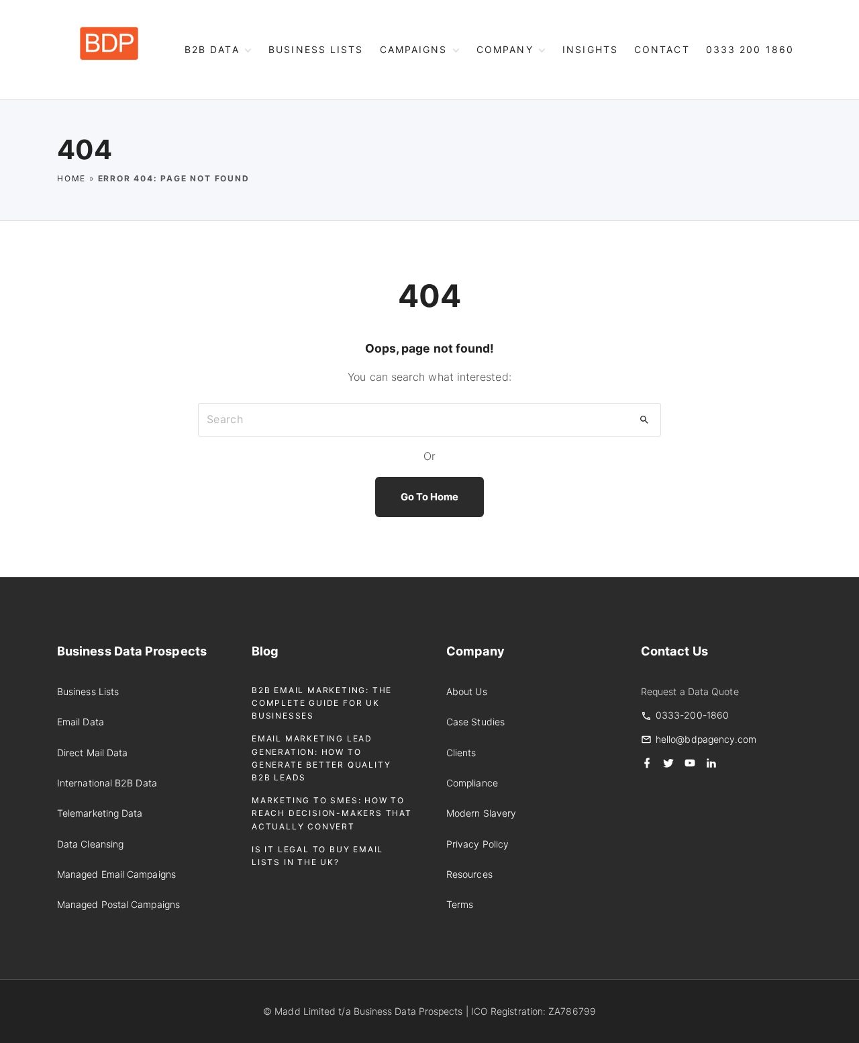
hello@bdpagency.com (706, 739)
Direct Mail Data (92, 752)
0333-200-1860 (692, 715)
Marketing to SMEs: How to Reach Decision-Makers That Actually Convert (332, 813)
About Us (466, 691)
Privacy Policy (477, 844)
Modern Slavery (481, 813)
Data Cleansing (90, 844)
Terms (459, 904)
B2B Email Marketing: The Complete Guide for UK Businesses (322, 703)
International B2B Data (107, 782)
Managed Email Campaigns (116, 874)
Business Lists (88, 691)
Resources (469, 874)
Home (71, 178)
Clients (461, 752)
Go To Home (430, 497)
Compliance (472, 782)
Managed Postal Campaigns (118, 904)
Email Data (80, 721)
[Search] (644, 420)
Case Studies (475, 721)
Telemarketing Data (99, 813)
